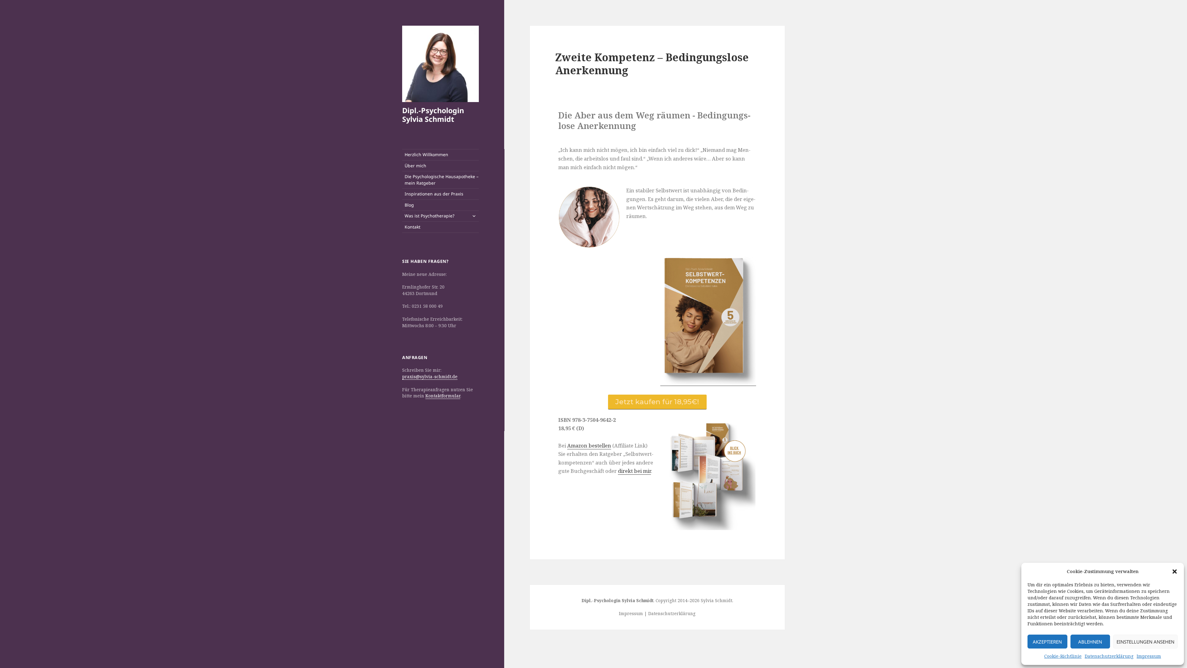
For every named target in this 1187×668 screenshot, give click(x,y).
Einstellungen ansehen (1145, 642)
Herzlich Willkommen (426, 154)
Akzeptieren (1047, 642)
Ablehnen (1090, 642)
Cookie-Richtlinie (1063, 656)
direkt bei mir (634, 470)
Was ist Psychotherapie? (429, 216)
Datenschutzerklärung (1109, 656)
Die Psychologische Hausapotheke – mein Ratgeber (442, 179)
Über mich (415, 166)
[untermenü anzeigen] (474, 216)
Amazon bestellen (589, 445)
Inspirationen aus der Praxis (434, 194)
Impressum (1149, 656)
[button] (1175, 571)
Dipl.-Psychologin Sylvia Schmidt (433, 114)
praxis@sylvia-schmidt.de (429, 376)
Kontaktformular (442, 396)
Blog (409, 205)
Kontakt (412, 227)
